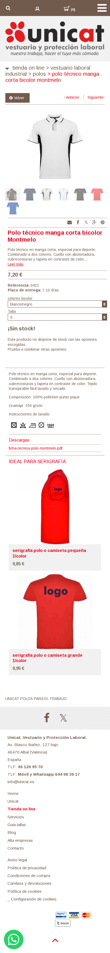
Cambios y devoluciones (29, 883)
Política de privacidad (26, 868)
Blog (11, 832)
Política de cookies (24, 891)
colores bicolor (20, 298)
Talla (12, 311)
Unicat (12, 801)
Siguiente (95, 97)
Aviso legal (17, 860)
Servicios (15, 817)
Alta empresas (20, 840)
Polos (37, 74)
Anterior (72, 97)
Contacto (15, 848)
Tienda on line (28, 68)
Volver (19, 98)
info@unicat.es (20, 781)
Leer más (15, 264)
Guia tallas (16, 824)
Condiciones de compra (28, 875)
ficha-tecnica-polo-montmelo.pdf (35, 448)
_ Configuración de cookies (32, 899)
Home (12, 793)
